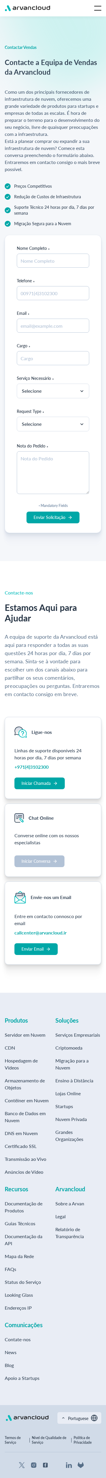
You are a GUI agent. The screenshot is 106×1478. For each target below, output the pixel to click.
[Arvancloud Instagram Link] (33, 1465)
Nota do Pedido (31, 445)
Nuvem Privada (71, 1119)
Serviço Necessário (34, 378)
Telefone (24, 280)
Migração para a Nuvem (72, 1064)
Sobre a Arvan (69, 1203)
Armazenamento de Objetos (25, 1084)
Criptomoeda (68, 1047)
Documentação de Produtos (23, 1207)
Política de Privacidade (83, 1440)
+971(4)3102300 (31, 767)
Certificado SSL (21, 1146)
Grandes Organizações (69, 1135)
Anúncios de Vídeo (24, 1172)
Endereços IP (18, 1307)
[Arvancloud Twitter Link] (22, 1465)
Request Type (29, 411)
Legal (60, 1216)
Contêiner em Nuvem (27, 1100)
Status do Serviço (23, 1282)
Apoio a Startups (22, 1378)
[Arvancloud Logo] (27, 1418)
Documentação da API (23, 1239)
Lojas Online (68, 1093)
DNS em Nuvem (21, 1133)
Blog (9, 1365)
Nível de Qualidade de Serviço (49, 1440)
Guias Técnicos (20, 1223)
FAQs (10, 1269)
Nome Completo (32, 248)
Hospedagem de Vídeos (21, 1064)
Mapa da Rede (19, 1256)
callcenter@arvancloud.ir (40, 932)
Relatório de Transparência (69, 1232)
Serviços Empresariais (77, 1035)
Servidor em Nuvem (25, 1035)
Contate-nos (18, 1339)
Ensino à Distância (74, 1080)
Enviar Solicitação (49, 517)
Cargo (22, 345)
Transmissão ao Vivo (25, 1159)
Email (21, 313)
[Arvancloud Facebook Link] (45, 1465)
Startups (64, 1106)
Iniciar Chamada (36, 783)
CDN (10, 1047)
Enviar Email (32, 948)
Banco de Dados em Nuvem (25, 1116)
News (10, 1352)
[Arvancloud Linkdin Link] (69, 1465)
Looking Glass (19, 1295)
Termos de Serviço (13, 1440)
